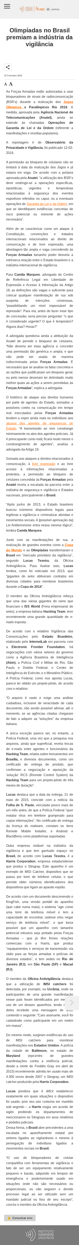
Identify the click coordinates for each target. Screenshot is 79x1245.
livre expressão (43, 464)
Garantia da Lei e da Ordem (47, 204)
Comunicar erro (19, 1218)
